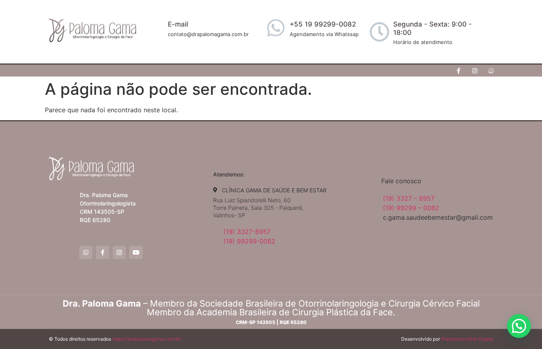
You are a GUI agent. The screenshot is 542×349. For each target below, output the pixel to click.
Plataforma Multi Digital (467, 339)
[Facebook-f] (459, 71)
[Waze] (491, 71)
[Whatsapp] (85, 252)
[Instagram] (475, 71)
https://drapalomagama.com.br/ (146, 339)
